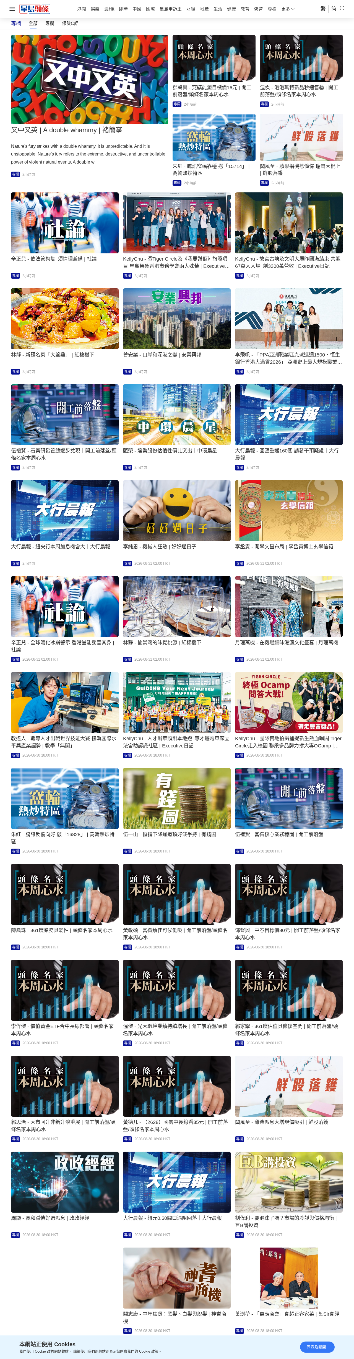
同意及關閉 (316, 1347)
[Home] (35, 8)
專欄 (49, 23)
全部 (33, 23)
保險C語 (70, 23)
